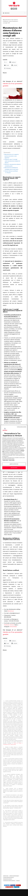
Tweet (7, 885)
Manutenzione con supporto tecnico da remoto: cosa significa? (12, 156)
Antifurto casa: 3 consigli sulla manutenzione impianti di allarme (12, 161)
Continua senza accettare (21, 426)
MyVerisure (11, 611)
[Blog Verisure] (18, 4)
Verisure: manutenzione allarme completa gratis (13, 165)
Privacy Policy (12, 460)
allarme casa (5, 875)
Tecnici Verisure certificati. (11, 171)
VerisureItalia (13, 626)
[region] (14, 448)
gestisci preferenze (14, 463)
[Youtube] (16, 9)
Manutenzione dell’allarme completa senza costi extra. (11, 168)
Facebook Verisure (9, 625)
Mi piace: (9, 172)
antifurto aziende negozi (14, 875)
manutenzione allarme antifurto (9, 880)
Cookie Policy (5, 460)
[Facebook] (12, 9)
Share (13, 885)
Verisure (17, 880)
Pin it (19, 885)
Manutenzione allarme (7, 879)
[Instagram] (14, 9)
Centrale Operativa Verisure (8, 877)
